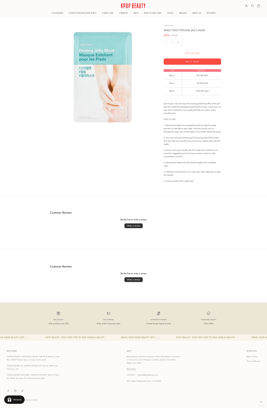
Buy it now (192, 61)
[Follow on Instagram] (15, 390)
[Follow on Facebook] (8, 390)
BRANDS (183, 13)
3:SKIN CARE (107, 13)
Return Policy (252, 356)
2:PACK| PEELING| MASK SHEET (83, 13)
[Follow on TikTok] (22, 390)
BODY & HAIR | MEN (153, 13)
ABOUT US (196, 13)
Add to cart (192, 53)
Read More (131, 368)
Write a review (133, 225)
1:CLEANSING (57, 13)
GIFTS (136, 13)
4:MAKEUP (123, 13)
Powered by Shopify (30, 400)
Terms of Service (253, 361)
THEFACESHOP (169, 25)
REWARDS (211, 13)
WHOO (170, 13)
